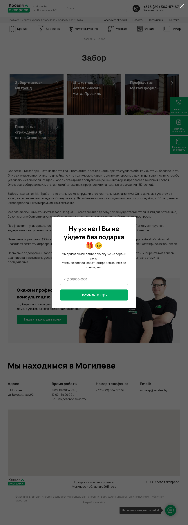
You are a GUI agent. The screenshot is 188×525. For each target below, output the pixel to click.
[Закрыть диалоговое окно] (182, 6)
